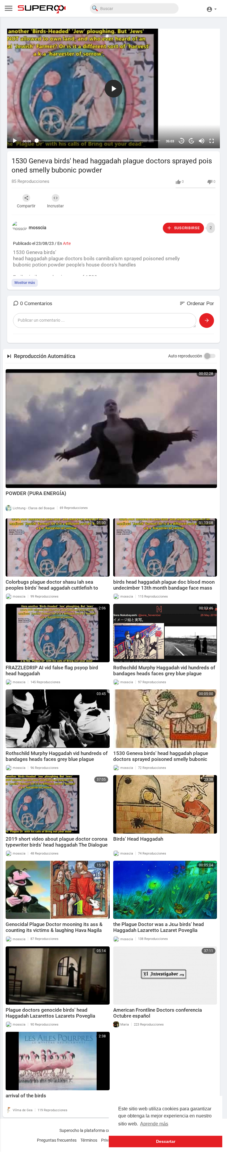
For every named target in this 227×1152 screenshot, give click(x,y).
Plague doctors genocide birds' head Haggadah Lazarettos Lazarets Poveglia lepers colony (50, 1016)
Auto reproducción (185, 356)
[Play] (15, 141)
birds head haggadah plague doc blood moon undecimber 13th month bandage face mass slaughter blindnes (164, 588)
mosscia (37, 227)
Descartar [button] (165, 1141)
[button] (211, 8)
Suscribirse (186, 228)
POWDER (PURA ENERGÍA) (36, 493)
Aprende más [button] (154, 1123)
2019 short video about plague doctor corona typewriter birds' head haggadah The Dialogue (57, 842)
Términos (88, 1140)
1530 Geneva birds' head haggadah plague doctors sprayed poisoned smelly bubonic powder (160, 759)
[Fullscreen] (212, 141)
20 (181, 141)
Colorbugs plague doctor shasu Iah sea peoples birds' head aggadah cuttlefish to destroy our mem (52, 588)
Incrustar (55, 206)
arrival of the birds (26, 1096)
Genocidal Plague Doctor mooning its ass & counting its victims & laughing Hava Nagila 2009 (54, 930)
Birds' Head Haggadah (138, 839)
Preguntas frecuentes (57, 1140)
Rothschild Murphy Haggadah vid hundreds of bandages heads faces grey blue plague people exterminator (164, 673)
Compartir (26, 206)
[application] (113, 88)
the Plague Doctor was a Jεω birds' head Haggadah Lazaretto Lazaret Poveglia (158, 927)
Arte (67, 243)
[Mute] (202, 141)
